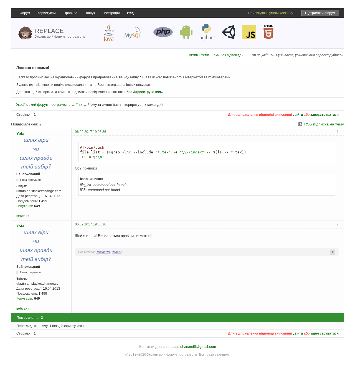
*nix (79, 104)
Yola (20, 133)
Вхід (130, 13)
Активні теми (199, 55)
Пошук (90, 13)
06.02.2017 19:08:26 (90, 224)
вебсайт (22, 216)
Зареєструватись (147, 92)
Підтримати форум (320, 13)
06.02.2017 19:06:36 (90, 132)
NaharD (116, 251)
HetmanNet (103, 251)
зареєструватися (324, 115)
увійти (298, 115)
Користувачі (46, 13)
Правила (70, 13)
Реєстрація (111, 13)
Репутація (24, 206)
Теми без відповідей (228, 55)
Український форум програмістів (43, 104)
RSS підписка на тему (324, 124)
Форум (25, 13)
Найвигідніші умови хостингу (270, 13)
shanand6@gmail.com (198, 347)
